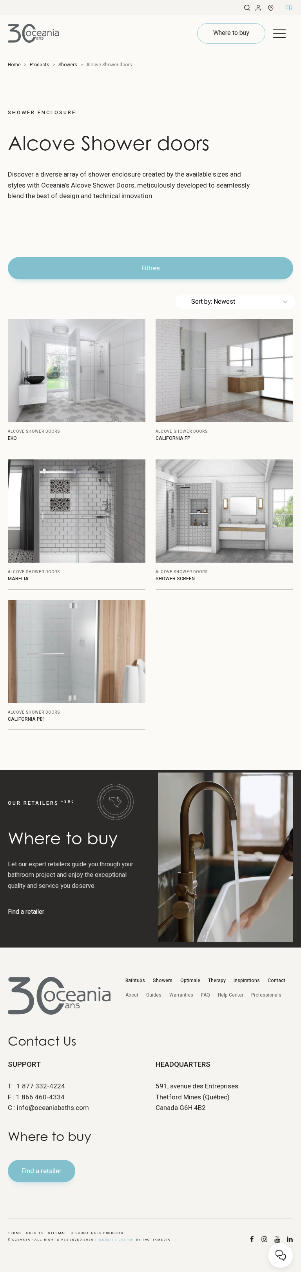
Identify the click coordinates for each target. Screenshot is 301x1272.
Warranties (181, 995)
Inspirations (247, 980)
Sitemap (57, 1233)
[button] (279, 33)
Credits (35, 1233)
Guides (153, 995)
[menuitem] (289, 7)
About (131, 995)
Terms (15, 1233)
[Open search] (247, 8)
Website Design (116, 1239)
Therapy (217, 980)
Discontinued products (97, 1233)
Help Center (230, 995)
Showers (162, 980)
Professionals (266, 995)
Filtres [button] (150, 268)
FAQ (205, 995)
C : (48, 1108)
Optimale (190, 980)
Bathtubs (135, 980)
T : (36, 1086)
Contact (276, 980)
